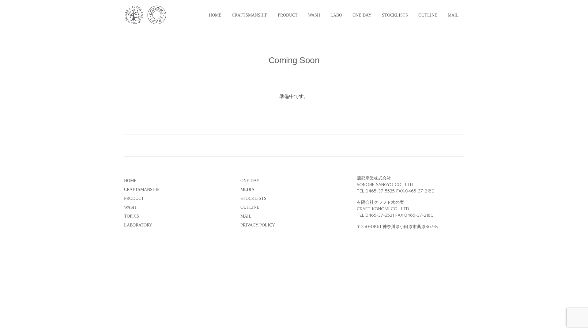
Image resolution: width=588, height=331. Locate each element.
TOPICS (131, 216)
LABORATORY (138, 225)
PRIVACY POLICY (257, 225)
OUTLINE (427, 15)
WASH (314, 15)
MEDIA (247, 189)
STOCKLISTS (395, 15)
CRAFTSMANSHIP (249, 15)
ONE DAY (361, 15)
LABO (336, 15)
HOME (215, 15)
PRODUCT (288, 15)
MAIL (453, 15)
